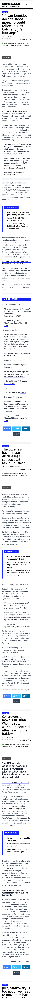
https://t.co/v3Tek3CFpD (13, 316)
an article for (17, 111)
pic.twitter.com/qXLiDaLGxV (14, 376)
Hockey (5, 12)
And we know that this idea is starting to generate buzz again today (16, 262)
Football (5, 713)
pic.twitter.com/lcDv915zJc (18, 620)
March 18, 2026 (24, 627)
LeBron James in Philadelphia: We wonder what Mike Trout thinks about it (18, 572)
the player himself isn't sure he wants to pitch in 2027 (16, 659)
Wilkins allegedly (16, 809)
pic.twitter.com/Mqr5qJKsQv (14, 168)
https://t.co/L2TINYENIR (13, 165)
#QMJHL (23, 392)
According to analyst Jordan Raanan (15, 782)
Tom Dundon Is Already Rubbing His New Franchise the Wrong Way (17, 226)
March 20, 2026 (9, 175)
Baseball (5, 446)
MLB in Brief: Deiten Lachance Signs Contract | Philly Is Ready (18, 564)
